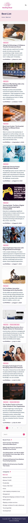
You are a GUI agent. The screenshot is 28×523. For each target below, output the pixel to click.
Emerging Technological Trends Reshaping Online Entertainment (13, 366)
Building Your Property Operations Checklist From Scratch (12, 448)
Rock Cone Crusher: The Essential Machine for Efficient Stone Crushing (13, 127)
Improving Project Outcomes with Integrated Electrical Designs (13, 248)
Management (6, 494)
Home (3, 17)
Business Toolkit (7, 480)
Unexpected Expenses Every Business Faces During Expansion (13, 460)
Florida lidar (6, 483)
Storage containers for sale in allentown (13, 505)
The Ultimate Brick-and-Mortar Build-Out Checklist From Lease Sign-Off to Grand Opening (13, 454)
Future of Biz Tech (14, 324)
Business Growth (7, 477)
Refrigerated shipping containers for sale (13, 497)
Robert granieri (7, 499)
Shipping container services (10, 502)
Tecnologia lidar (7, 508)
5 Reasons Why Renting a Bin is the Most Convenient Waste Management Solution (13, 85)
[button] (21, 428)
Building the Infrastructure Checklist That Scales (13, 464)
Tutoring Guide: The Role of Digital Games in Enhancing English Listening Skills (13, 207)
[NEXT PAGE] (21, 428)
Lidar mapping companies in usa (11, 491)
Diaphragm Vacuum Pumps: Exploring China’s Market (11, 167)
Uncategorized (7, 510)
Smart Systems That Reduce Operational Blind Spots (11, 443)
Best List (6, 42)
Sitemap (16, 520)
